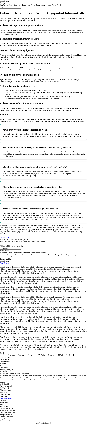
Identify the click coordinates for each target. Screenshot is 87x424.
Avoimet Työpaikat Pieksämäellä (48, 225)
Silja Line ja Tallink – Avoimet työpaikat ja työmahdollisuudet (22, 230)
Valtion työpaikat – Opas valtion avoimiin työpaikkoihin (39, 227)
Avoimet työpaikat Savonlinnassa (72, 227)
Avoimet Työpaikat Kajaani (55, 230)
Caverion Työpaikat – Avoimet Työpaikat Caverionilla (28, 232)
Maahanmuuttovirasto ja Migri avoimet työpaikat (17, 225)
